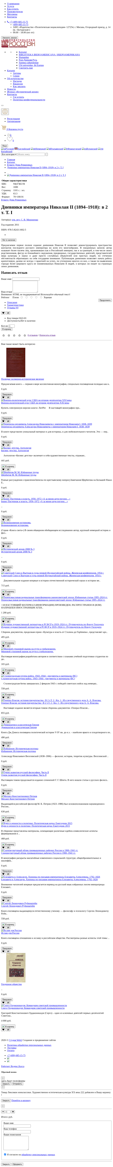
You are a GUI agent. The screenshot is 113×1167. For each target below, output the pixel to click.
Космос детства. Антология (15, 450)
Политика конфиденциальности (29, 99)
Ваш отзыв (6, 292)
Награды (17, 81)
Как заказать (19, 86)
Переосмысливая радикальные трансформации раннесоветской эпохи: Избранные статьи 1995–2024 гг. (53, 600)
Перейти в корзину (21, 1100)
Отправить (17, 1084)
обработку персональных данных (38, 1154)
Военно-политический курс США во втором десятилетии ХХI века (35, 403)
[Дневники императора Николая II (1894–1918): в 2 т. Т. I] (36, 175)
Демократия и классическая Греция (19, 727)
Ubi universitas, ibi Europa (31, 65)
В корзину (6, 329)
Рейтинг (5, 297)
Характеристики (15, 305)
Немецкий (40, 149)
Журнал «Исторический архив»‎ (23, 91)
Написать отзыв (47, 335)
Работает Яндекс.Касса (12, 1066)
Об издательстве (15, 78)
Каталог (23, 52)
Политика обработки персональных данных (29, 1045)
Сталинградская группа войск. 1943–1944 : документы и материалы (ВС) (38, 678)
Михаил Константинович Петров (18, 799)
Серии (16, 76)
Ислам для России (10, 933)
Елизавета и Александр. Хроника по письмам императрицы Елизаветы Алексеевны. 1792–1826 (49, 879)
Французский (74, 149)
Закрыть (6, 1084)
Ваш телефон (10, 1129)
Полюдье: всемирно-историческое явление (22, 379)
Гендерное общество (11, 984)
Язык (4, 146)
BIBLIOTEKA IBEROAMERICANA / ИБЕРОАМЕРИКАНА (49, 54)
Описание (12, 302)
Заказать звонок (9, 38)
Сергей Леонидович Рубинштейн (18, 906)
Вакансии (18, 84)
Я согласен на (31, 1154)
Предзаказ (7, 394)
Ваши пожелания (12, 1134)
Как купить (13, 9)
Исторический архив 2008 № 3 (16, 551)
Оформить (17, 1164)
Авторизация (13, 121)
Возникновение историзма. (15, 525)
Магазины (12, 14)
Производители (15, 11)
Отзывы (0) (12, 307)
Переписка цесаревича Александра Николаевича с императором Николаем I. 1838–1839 (45, 426)
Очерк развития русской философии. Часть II (23, 775)
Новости (11, 89)
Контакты (12, 17)
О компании (13, 3)
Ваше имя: (6, 279)
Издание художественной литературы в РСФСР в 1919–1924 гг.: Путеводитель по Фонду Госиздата (51, 627)
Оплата (10, 1050)
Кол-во (4, 326)
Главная (11, 159)
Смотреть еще (26, 68)
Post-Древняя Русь (28, 60)
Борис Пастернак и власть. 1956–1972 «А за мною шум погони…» (34, 501)
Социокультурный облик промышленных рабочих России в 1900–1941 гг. (38, 853)
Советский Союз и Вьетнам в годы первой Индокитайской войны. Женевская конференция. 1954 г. (51, 575)
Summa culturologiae (29, 62)
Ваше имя (8, 1123)
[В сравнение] (8, 313)
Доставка (11, 1048)
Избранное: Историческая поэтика (18, 751)
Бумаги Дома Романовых (19, 165)
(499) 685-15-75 (20, 24)
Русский (9, 149)
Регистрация (13, 118)
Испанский (92, 149)
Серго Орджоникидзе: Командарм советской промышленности (33, 1008)
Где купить (18, 97)
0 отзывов (33, 335)
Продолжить (105, 300)
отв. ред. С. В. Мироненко (25, 219)
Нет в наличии (8, 240)
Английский (24, 149)
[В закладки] (3, 313)
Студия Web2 (15, 1040)
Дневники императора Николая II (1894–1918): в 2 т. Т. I (35, 167)
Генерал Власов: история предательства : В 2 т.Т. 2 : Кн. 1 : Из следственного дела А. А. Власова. (50, 703)
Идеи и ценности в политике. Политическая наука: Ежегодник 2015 (35, 826)
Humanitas (24, 57)
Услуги (10, 6)
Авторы (17, 73)
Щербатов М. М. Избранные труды (18, 475)
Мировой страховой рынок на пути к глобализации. (27, 651)
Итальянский (56, 149)
